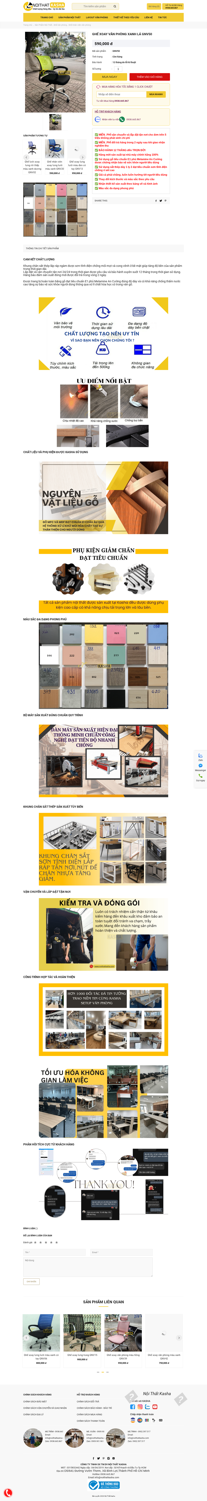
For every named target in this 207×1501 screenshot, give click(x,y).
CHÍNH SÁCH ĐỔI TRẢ (88, 1401)
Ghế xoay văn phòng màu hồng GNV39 (82, 1357)
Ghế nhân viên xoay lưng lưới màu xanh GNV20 (54, 165)
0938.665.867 (121, 101)
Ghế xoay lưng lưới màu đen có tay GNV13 (77, 165)
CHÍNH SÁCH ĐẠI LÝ (33, 1414)
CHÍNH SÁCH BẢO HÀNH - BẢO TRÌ (94, 1408)
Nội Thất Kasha (157, 1393)
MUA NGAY (109, 76)
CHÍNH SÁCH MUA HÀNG (89, 1414)
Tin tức (162, 17)
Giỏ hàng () (154, 6)
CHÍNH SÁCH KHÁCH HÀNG (37, 1394)
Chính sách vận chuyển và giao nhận (45, 1408)
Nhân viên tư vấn (110, 119)
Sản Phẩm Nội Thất (69, 17)
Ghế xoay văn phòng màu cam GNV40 (164, 1357)
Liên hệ (148, 17)
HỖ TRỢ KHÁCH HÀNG (88, 1394)
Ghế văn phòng (60, 25)
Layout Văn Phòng (97, 17)
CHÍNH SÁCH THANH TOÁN (91, 1421)
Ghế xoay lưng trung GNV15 (41, 1355)
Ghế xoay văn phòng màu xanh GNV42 (123, 1357)
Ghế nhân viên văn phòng (80, 25)
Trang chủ (46, 17)
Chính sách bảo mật (35, 1401)
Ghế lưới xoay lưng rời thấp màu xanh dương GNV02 (32, 167)
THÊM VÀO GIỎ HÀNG (150, 77)
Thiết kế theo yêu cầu (126, 17)
